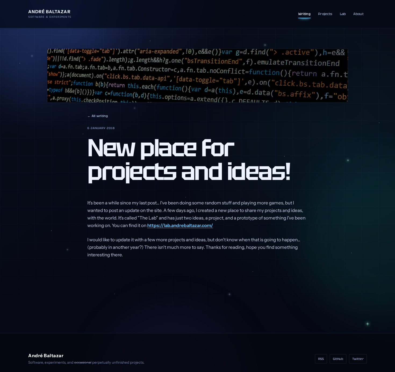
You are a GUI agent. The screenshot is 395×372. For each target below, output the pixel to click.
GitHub (338, 359)
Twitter (358, 359)
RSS (321, 359)
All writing (97, 116)
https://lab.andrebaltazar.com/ (180, 225)
